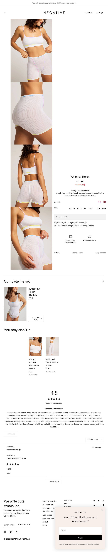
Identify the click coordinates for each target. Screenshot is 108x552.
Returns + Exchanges (52, 508)
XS (70, 208)
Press (67, 503)
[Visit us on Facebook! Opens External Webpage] (17, 531)
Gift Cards (47, 515)
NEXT (80, 538)
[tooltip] (62, 409)
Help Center (48, 505)
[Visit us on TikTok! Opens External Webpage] (11, 531)
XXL (91, 208)
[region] (54, 3)
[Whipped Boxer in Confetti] (99, 202)
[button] (11, 12)
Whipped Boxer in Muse (16, 458)
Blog (45, 525)
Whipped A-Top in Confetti (34, 291)
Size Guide (101, 208)
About (45, 522)
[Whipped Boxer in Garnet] (104, 202)
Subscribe (23, 525)
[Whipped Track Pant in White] (52, 346)
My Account (48, 511)
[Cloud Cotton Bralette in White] (35, 346)
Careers (68, 500)
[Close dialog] (102, 510)
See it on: (43, 26)
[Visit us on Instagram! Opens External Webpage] (5, 531)
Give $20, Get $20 (50, 518)
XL (85, 208)
